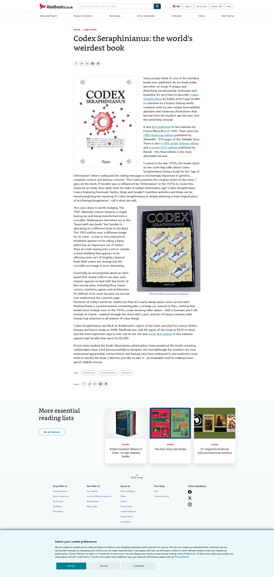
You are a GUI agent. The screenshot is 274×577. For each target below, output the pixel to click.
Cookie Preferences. (186, 553)
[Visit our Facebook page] (190, 492)
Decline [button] (104, 565)
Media (123, 496)
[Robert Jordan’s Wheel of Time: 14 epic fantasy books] (126, 423)
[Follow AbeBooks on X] (190, 498)
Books (77, 30)
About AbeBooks (128, 491)
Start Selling (228, 15)
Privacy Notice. (182, 556)
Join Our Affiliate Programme (99, 496)
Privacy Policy (126, 506)
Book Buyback (93, 501)
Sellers (201, 15)
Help (229, 6)
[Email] (92, 63)
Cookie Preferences (128, 511)
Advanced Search (48, 15)
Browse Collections (83, 15)
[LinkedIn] (87, 63)
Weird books (89, 372)
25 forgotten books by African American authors (215, 451)
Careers (124, 501)
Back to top (137, 477)
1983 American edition (158, 135)
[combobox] (116, 6)
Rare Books (114, 15)
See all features (52, 432)
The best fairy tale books (170, 449)
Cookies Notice (127, 516)
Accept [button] (71, 565)
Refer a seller (92, 506)
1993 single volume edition (181, 143)
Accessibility (126, 522)
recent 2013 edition (164, 147)
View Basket (58, 511)
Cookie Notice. (83, 556)
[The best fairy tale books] (170, 423)
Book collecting (108, 372)
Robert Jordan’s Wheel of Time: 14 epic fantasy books (126, 453)
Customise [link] (138, 565)
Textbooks (177, 15)
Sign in (188, 6)
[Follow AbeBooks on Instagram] (190, 504)
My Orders (57, 506)
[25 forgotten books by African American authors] (214, 423)
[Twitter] (81, 63)
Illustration (126, 372)
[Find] (157, 6)
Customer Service (161, 496)
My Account (201, 6)
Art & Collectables (146, 15)
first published (161, 127)
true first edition (161, 334)
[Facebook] (76, 63)
